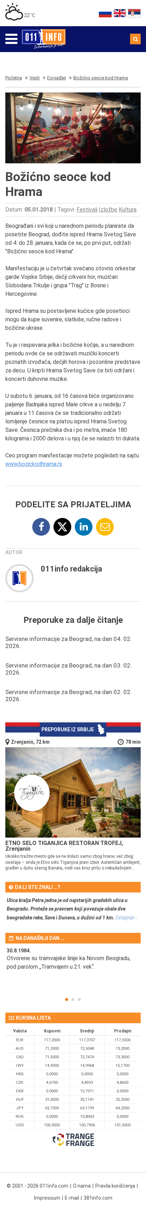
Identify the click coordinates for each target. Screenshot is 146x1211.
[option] (73, 963)
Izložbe (108, 209)
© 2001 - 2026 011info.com (37, 1186)
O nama (82, 1186)
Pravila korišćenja (115, 1186)
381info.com (98, 1198)
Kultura (127, 209)
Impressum (47, 1198)
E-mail (72, 1198)
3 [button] (79, 999)
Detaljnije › (126, 917)
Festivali (87, 209)
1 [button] (66, 999)
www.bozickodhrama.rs (33, 464)
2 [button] (73, 999)
